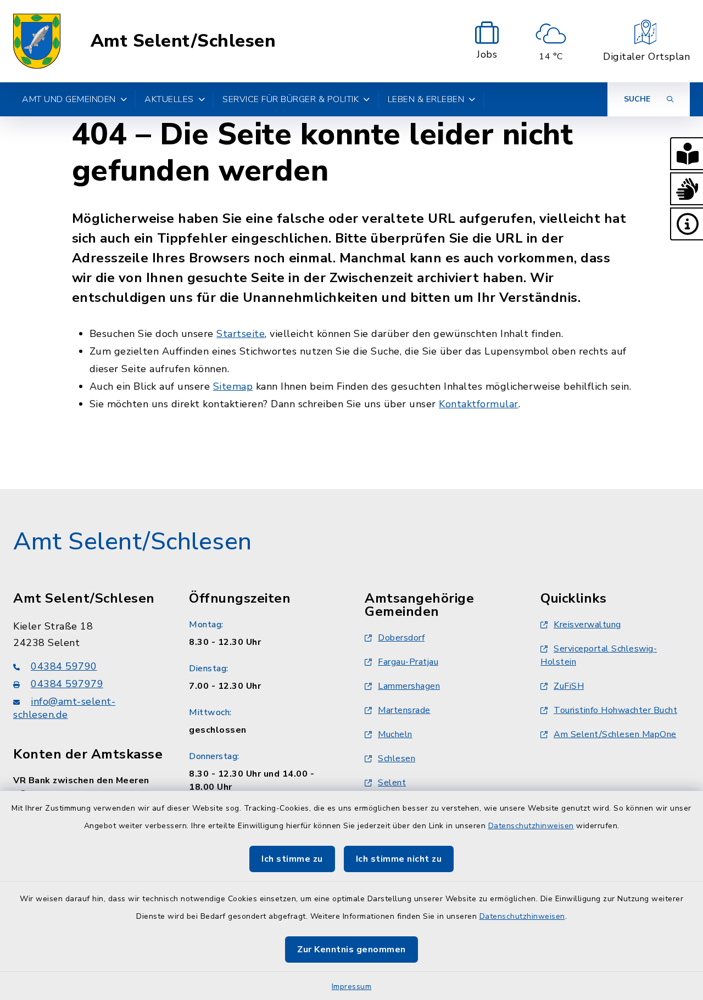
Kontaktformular (478, 404)
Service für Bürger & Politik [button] (290, 99)
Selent (392, 783)
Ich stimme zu (292, 859)
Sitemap (233, 386)
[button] (686, 153)
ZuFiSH (569, 686)
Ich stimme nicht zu (399, 859)
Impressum (352, 986)
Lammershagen (409, 686)
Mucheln (395, 734)
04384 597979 (67, 683)
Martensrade (404, 710)
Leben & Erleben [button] (426, 99)
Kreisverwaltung (587, 625)
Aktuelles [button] (169, 99)
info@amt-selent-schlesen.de (64, 708)
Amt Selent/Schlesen (183, 41)
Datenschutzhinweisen (531, 826)
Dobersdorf (401, 638)
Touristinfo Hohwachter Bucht (615, 710)
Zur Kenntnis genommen (351, 949)
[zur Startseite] (36, 41)
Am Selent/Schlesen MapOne (615, 734)
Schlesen (396, 758)
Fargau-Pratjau (408, 662)
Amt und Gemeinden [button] (69, 99)
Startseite (240, 333)
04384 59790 (64, 666)
